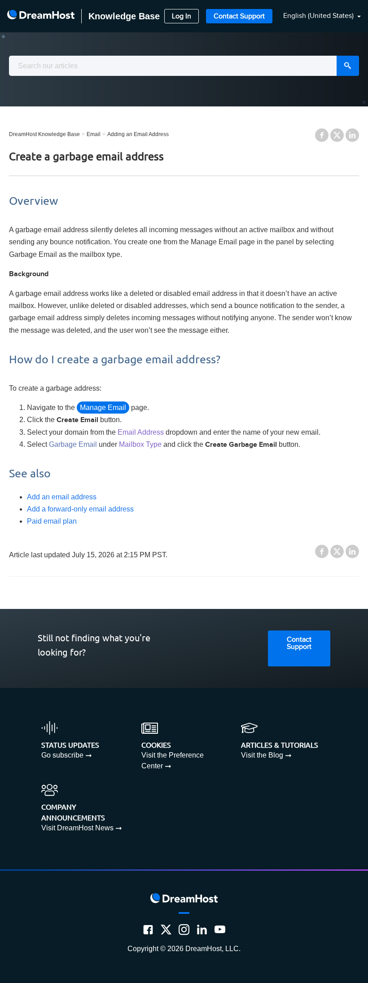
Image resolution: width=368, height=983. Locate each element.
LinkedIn (352, 135)
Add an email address (61, 497)
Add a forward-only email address (80, 509)
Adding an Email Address (138, 134)
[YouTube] (220, 929)
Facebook (322, 135)
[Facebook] (148, 929)
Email (94, 134)
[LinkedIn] (202, 929)
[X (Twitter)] (166, 929)
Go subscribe (62, 755)
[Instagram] (184, 929)
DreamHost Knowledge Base (44, 134)
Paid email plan (52, 521)
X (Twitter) (337, 135)
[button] (316, 16)
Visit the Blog (262, 755)
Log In (181, 16)
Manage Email (103, 407)
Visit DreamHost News (77, 828)
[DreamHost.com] (40, 16)
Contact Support (239, 16)
